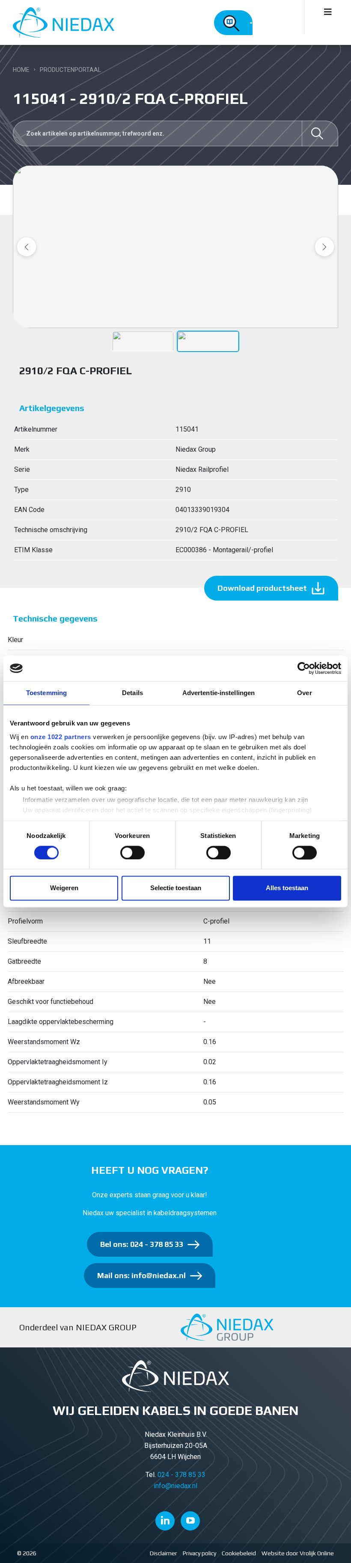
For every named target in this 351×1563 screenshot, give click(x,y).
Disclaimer (163, 1553)
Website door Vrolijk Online (298, 1553)
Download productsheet (262, 587)
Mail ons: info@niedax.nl (141, 1275)
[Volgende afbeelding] (324, 246)
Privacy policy (199, 1553)
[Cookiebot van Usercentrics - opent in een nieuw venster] (303, 668)
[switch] (132, 852)
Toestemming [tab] (46, 692)
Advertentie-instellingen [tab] (218, 692)
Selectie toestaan (175, 888)
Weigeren (64, 888)
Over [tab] (304, 692)
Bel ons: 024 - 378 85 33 (141, 1244)
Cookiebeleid (239, 1553)
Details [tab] (132, 692)
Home (21, 69)
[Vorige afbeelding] (26, 246)
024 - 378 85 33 (181, 1475)
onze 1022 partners (60, 736)
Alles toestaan (287, 888)
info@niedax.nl (175, 1486)
